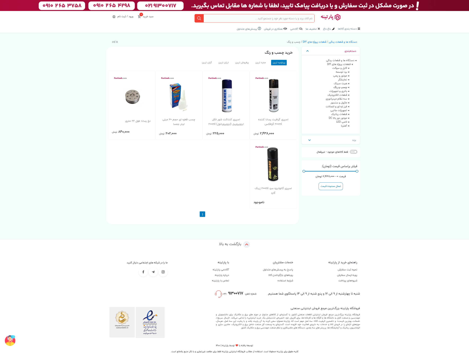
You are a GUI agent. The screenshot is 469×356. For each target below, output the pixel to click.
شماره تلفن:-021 (239, 293)
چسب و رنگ (340, 87)
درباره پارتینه (222, 275)
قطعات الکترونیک (337, 95)
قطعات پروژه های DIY (314, 42)
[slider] (357, 171)
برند (354, 140)
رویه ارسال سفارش (347, 275)
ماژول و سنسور (339, 102)
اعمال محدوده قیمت (331, 186)
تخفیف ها (311, 29)
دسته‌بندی (350, 51)
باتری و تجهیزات (338, 91)
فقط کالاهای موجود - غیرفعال (332, 152)
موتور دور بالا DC (338, 118)
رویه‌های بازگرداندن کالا (280, 275)
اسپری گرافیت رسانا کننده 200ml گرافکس (273, 121)
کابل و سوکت (339, 68)
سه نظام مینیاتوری (336, 98)
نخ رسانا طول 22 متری (138, 121)
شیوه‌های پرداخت (347, 280)
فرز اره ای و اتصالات (336, 106)
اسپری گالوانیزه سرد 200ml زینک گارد (273, 190)
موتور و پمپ (340, 75)
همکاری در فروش (273, 29)
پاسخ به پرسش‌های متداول (278, 269)
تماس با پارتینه (220, 280)
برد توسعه (341, 72)
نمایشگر (342, 79)
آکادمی (294, 29)
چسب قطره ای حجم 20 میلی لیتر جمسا (179, 121)
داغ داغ (327, 29)
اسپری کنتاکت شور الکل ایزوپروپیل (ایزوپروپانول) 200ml (226, 121)
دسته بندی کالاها (347, 28)
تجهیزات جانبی (338, 110)
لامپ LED (341, 122)
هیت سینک (340, 83)
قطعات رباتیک (339, 114)
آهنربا (344, 125)
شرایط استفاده (285, 280)
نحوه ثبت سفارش (347, 269)
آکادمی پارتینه (221, 269)
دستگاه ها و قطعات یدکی (343, 42)
